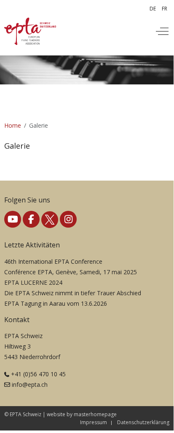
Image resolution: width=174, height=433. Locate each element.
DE (153, 8)
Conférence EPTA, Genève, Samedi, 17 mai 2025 (70, 272)
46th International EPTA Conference (53, 261)
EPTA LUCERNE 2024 (33, 282)
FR (164, 8)
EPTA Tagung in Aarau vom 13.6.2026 (55, 303)
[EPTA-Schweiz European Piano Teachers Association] (30, 31)
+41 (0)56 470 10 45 (38, 374)
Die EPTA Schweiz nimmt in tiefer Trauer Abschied (72, 293)
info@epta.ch (30, 384)
